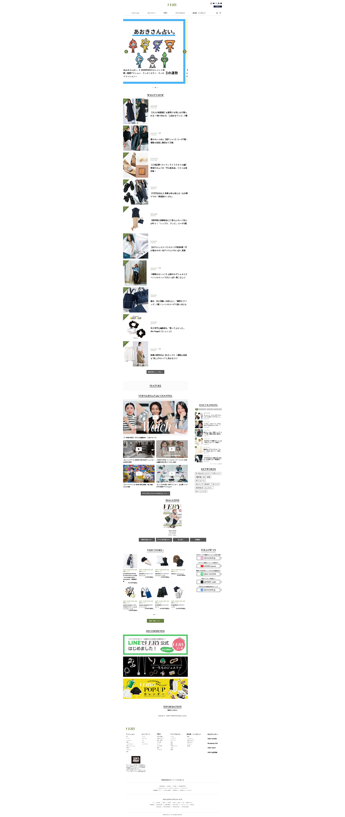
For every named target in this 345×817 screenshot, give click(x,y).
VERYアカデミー (191, 732)
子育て (165, 13)
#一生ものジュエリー (203, 473)
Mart (174, 795)
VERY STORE (154, 550)
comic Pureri (175, 797)
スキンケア (144, 730)
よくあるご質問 (166, 782)
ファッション (136, 13)
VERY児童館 (160, 729)
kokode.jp (158, 799)
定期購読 (197, 540)
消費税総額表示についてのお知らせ (172, 772)
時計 (127, 744)
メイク (143, 729)
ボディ (143, 734)
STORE (174, 778)
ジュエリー (128, 732)
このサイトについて (162, 780)
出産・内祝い (160, 732)
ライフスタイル (180, 13)
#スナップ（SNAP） (203, 484)
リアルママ (159, 742)
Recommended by (214, 463)
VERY (164, 795)
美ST (179, 795)
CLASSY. (158, 795)
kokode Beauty (166, 799)
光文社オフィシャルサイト (186, 782)
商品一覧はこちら (154, 613)
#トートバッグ (201, 491)
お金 (172, 740)
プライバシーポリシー (174, 780)
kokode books (176, 799)
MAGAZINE (162, 778)
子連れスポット (160, 730)
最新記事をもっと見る (154, 372)
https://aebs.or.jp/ (141, 763)
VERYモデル (190, 734)
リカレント (189, 736)
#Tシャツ (216, 473)
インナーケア (145, 736)
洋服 (127, 734)
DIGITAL (169, 778)
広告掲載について (157, 782)
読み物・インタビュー (199, 13)
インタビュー (190, 730)
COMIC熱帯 (167, 797)
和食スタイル (189, 795)
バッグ (127, 730)
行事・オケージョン (130, 738)
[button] (152, 87)
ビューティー (152, 13)
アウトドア (173, 732)
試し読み (180, 540)
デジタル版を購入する (163, 540)
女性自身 (152, 797)
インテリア (173, 730)
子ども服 (159, 734)
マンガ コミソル (184, 797)
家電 (172, 742)
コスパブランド (129, 736)
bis (183, 795)
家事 (172, 736)
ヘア (143, 732)
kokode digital (185, 799)
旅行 (172, 734)
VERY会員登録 (212, 745)
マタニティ (128, 742)
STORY (169, 795)
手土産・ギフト (174, 738)
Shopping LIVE (213, 736)
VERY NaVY (212, 740)
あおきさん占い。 (213, 726)
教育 (158, 740)
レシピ (172, 729)
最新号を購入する (146, 540)
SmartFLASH (159, 797)
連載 (188, 729)
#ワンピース (200, 480)
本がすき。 (192, 797)
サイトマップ (184, 780)
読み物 (188, 738)
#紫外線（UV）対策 (203, 477)
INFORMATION (182, 778)
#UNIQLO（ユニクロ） (204, 488)
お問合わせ (175, 782)
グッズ (158, 736)
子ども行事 (159, 738)
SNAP (127, 740)
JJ (153, 795)
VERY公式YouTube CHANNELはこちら (154, 493)
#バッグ (216, 484)
